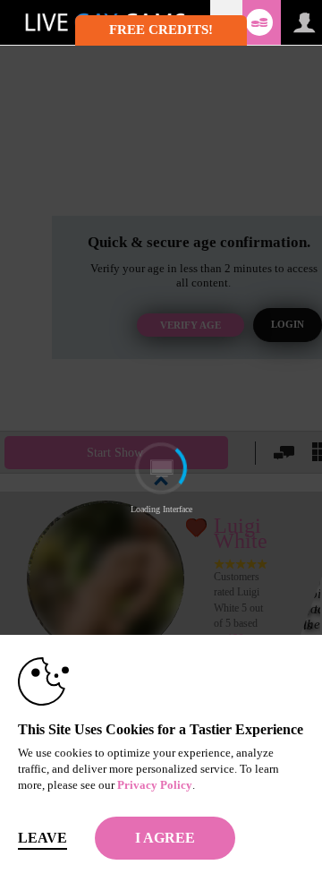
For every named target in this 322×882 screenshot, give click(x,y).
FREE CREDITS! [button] (161, 29)
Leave (42, 837)
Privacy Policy (154, 785)
